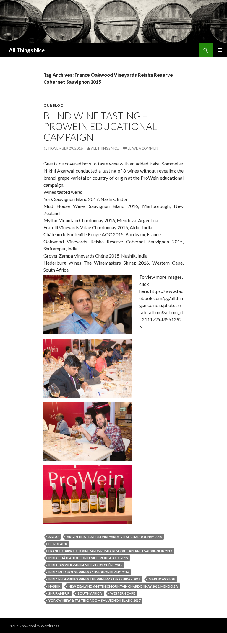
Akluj (53, 537)
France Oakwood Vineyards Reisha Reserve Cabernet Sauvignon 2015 (110, 551)
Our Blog (53, 105)
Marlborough (162, 579)
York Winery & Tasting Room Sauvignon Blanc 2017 (94, 600)
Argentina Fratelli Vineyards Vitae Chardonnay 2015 (114, 537)
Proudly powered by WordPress (34, 626)
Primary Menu (220, 50)
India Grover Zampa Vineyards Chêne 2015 (85, 565)
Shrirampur (58, 593)
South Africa (90, 593)
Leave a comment (144, 148)
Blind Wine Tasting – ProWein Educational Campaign (100, 126)
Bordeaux (57, 544)
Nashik (54, 586)
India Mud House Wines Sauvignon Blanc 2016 (88, 572)
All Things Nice (27, 50)
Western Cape (122, 593)
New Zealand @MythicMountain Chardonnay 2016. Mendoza (123, 586)
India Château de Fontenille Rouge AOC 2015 (88, 558)
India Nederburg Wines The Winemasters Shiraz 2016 (94, 579)
